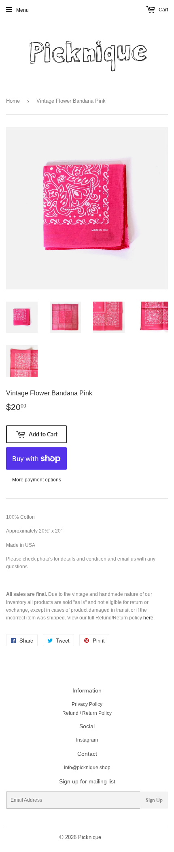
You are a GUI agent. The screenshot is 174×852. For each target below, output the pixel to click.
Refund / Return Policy (87, 713)
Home (13, 101)
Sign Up (154, 800)
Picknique (89, 837)
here (148, 618)
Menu (22, 10)
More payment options (36, 480)
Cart (162, 10)
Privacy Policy (87, 704)
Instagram (87, 740)
